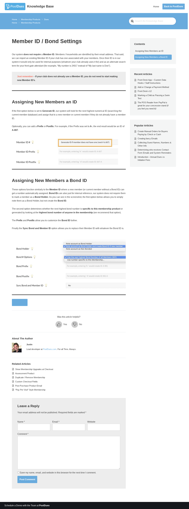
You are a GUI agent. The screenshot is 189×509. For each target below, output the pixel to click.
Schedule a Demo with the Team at (27, 505)
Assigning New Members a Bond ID (151, 57)
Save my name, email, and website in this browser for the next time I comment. (58, 472)
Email (55, 422)
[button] (61, 324)
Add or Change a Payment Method (153, 87)
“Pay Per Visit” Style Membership (30, 390)
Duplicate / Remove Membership (30, 377)
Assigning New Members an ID (149, 51)
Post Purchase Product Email (28, 386)
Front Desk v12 (145, 91)
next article (19, 302)
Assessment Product (24, 373)
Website (91, 422)
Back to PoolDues (173, 6)
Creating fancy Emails (148, 138)
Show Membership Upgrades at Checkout (34, 369)
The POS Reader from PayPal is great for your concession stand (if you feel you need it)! (153, 105)
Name (21, 422)
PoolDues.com (49, 349)
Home (156, 6)
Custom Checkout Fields (26, 381)
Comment (22, 434)
